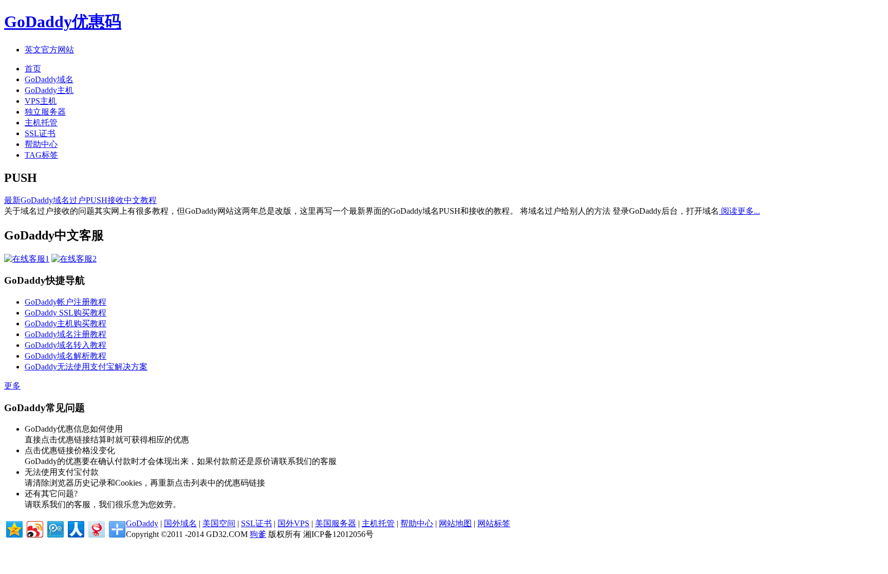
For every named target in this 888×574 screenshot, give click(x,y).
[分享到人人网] (75, 528)
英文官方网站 (49, 49)
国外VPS (293, 523)
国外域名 (180, 523)
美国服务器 (335, 523)
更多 (12, 385)
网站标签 (493, 523)
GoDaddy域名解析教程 (65, 355)
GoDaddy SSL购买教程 (65, 312)
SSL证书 (40, 133)
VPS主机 (41, 101)
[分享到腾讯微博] (54, 528)
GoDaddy (142, 523)
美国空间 (218, 523)
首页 (33, 68)
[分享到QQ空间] (13, 528)
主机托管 (41, 122)
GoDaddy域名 (49, 79)
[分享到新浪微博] (34, 528)
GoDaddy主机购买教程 (65, 323)
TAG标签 (41, 155)
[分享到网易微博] (95, 528)
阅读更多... (739, 211)
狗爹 (258, 534)
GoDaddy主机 (49, 90)
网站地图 (455, 523)
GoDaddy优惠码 (62, 21)
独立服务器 (45, 111)
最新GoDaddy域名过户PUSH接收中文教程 (80, 200)
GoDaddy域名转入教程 (65, 345)
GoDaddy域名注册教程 (65, 334)
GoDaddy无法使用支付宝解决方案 (86, 366)
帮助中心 (41, 144)
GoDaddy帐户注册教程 (65, 302)
